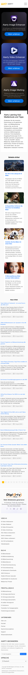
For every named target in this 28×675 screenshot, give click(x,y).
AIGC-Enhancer (5, 573)
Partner (3, 626)
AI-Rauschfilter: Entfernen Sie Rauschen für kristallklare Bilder (13, 207)
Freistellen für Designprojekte (9, 608)
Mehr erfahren (14, 34)
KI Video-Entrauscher (7, 527)
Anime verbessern (6, 535)
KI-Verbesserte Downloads (8, 570)
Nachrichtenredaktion (7, 629)
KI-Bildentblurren (6, 562)
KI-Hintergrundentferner (8, 594)
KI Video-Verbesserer (7, 521)
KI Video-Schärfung (6, 530)
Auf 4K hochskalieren (7, 541)
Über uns (3, 620)
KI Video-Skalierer (6, 524)
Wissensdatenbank (6, 634)
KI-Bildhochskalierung (7, 556)
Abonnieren (23, 654)
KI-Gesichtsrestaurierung (8, 565)
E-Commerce (5, 605)
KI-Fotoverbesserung (7, 567)
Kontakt (3, 623)
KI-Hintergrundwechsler (8, 597)
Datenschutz (20, 670)
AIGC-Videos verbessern (8, 538)
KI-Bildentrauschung (7, 559)
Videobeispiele (5, 544)
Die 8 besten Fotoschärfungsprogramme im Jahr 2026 (14, 379)
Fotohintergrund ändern (8, 611)
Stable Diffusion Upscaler (8, 576)
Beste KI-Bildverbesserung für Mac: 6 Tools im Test (13, 430)
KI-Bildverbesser (5, 553)
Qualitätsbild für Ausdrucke (9, 579)
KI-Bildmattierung (6, 591)
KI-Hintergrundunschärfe (8, 599)
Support (3, 632)
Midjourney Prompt (6, 581)
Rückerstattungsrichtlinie (8, 672)
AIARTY (10, 4)
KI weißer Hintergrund (7, 602)
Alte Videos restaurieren (8, 532)
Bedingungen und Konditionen (9, 670)
